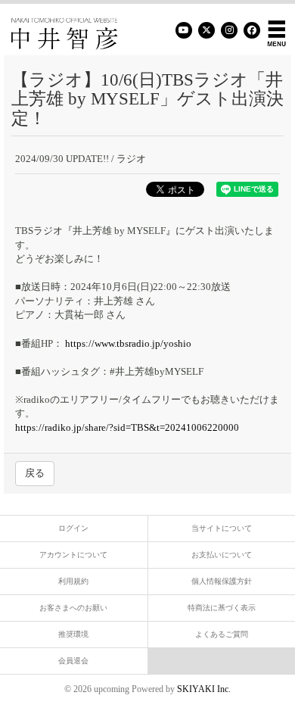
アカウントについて (73, 554)
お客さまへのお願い (73, 607)
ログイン (73, 528)
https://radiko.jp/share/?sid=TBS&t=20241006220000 (127, 427)
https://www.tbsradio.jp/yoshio (127, 343)
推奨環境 (73, 634)
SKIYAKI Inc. (204, 689)
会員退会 (73, 660)
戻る (35, 473)
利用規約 (73, 581)
